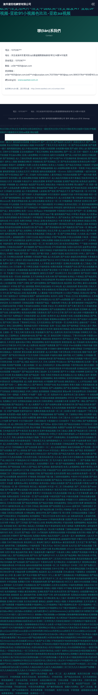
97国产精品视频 (59, 237)
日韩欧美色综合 (16, 463)
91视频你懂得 (88, 312)
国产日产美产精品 (19, 378)
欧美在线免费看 (29, 312)
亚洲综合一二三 (37, 693)
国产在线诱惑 (55, 506)
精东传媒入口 (90, 197)
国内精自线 (82, 158)
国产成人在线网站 (24, 230)
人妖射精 (43, 191)
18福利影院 (8, 243)
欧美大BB (49, 276)
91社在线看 (33, 489)
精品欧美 (43, 571)
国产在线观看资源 (17, 240)
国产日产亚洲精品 (18, 263)
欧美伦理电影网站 (71, 243)
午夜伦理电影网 (55, 293)
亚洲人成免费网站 (30, 155)
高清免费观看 (36, 690)
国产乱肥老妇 (44, 466)
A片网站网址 (29, 513)
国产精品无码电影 (73, 165)
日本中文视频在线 (75, 457)
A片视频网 (48, 381)
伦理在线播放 (43, 174)
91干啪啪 (68, 588)
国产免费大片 (90, 565)
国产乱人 (78, 338)
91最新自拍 (46, 338)
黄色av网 (67, 391)
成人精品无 (84, 509)
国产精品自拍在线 (72, 677)
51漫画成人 (67, 335)
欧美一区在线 (15, 276)
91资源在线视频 (47, 398)
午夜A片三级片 (90, 358)
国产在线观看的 (44, 585)
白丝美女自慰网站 (60, 585)
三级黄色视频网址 (62, 476)
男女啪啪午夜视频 (64, 279)
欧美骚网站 (35, 516)
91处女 (51, 306)
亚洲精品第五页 (84, 368)
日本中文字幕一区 (60, 568)
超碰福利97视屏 (68, 539)
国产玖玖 (34, 555)
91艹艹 (85, 240)
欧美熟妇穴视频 (31, 437)
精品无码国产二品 (56, 535)
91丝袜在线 (46, 493)
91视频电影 (67, 201)
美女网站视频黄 (59, 549)
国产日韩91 (27, 194)
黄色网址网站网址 (54, 522)
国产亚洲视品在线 (21, 555)
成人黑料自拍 (17, 424)
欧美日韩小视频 (84, 532)
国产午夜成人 (33, 250)
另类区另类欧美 (53, 375)
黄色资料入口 (30, 542)
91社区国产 (40, 145)
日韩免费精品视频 (77, 568)
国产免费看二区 (61, 414)
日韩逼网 (79, 197)
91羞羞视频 (27, 289)
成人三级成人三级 (88, 263)
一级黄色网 (55, 302)
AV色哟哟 (79, 371)
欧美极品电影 (39, 233)
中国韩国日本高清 (65, 211)
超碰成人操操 (82, 224)
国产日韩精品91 (31, 207)
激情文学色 (41, 513)
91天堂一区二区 (54, 486)
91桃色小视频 (50, 588)
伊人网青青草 (61, 306)
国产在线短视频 (85, 545)
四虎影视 (4, 276)
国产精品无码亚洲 (83, 404)
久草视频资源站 (40, 230)
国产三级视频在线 (66, 575)
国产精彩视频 (77, 217)
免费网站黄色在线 (36, 368)
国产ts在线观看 (42, 496)
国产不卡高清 (62, 345)
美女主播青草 (74, 273)
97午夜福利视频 (59, 247)
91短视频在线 (30, 585)
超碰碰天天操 (67, 194)
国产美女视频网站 (71, 388)
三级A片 (91, 513)
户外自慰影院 (13, 168)
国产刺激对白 (73, 591)
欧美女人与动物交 (56, 165)
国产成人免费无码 (54, 332)
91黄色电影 (44, 325)
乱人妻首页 (11, 683)
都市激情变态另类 (21, 427)
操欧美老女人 (71, 381)
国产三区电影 (22, 522)
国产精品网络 (70, 555)
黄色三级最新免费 (36, 552)
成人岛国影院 (26, 444)
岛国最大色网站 (40, 535)
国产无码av (46, 424)
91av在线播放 (75, 345)
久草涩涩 (11, 342)
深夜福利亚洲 (77, 516)
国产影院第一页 (59, 322)
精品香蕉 (68, 283)
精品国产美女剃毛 (37, 184)
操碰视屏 (88, 217)
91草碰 (14, 286)
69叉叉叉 (69, 581)
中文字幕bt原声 (26, 421)
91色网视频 (15, 677)
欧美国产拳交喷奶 (49, 270)
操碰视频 (26, 276)
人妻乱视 (11, 230)
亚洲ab (93, 279)
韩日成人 (34, 486)
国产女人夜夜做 (20, 450)
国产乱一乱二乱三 (26, 348)
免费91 (6, 263)
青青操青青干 (78, 588)
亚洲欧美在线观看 (71, 263)
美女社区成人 (30, 463)
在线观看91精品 (87, 591)
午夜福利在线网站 (32, 306)
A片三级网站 (77, 355)
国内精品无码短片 (67, 224)
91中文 (71, 398)
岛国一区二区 (44, 394)
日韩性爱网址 (47, 401)
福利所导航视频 (87, 417)
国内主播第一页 (91, 365)
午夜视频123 (52, 421)
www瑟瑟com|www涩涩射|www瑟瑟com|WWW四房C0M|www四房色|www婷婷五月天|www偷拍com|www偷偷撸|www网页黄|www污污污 (48, 630)
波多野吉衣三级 (70, 394)
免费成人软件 (83, 375)
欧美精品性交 (52, 220)
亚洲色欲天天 (51, 197)
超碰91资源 (12, 348)
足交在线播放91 (27, 151)
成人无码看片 (90, 378)
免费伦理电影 (76, 348)
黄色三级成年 (41, 371)
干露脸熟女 (80, 571)
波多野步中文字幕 (21, 470)
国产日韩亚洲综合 (8, 516)
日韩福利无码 (6, 529)
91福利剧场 (44, 266)
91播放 (21, 591)
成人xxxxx (88, 480)
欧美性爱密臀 (60, 473)
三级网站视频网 (72, 529)
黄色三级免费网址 (15, 325)
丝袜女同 (37, 401)
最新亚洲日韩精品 (61, 329)
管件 (43, 118)
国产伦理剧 (53, 453)
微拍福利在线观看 (21, 142)
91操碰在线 (38, 161)
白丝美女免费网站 (40, 165)
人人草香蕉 (45, 263)
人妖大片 (90, 535)
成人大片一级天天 (8, 499)
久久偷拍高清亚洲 (53, 368)
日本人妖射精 (49, 361)
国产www (13, 539)
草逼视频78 (40, 332)
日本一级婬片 (83, 151)
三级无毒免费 (26, 493)
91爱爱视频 (86, 250)
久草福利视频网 (40, 194)
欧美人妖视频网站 (72, 466)
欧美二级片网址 (20, 526)
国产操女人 (68, 338)
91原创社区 (5, 381)
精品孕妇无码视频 (74, 358)
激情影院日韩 (90, 503)
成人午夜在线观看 (30, 148)
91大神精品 (59, 204)
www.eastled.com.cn (28, 80)
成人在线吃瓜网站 (11, 444)
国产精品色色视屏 (18, 250)
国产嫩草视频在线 (56, 581)
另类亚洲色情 (77, 220)
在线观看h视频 (62, 148)
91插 (70, 493)
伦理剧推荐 (89, 457)
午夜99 (74, 476)
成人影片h (88, 299)
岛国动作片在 (57, 394)
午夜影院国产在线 (57, 496)
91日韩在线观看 (68, 558)
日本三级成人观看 (64, 430)
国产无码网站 (13, 493)
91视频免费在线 (7, 565)
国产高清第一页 (88, 447)
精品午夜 (34, 683)
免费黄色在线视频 (57, 532)
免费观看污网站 (83, 463)
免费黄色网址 (80, 526)
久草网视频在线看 (13, 319)
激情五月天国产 (47, 273)
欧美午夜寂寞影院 (53, 342)
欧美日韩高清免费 (83, 470)
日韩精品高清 (56, 391)
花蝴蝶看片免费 (24, 165)
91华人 (82, 253)
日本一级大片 (6, 142)
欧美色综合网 (83, 161)
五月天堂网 (89, 601)
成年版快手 (92, 526)
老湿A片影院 (57, 424)
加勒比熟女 (51, 184)
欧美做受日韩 (28, 227)
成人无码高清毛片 (47, 365)
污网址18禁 (36, 578)
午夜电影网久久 (51, 217)
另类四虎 (77, 201)
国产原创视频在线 (53, 227)
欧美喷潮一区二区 (51, 565)
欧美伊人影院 (57, 296)
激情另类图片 (56, 263)
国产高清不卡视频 (89, 273)
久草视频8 (88, 355)
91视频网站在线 (46, 207)
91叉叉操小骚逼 (7, 519)
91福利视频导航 (60, 250)
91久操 (6, 293)
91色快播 (24, 273)
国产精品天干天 (63, 191)
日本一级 (54, 463)
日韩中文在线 (32, 237)
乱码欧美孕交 (72, 322)
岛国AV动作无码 (74, 247)
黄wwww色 (5, 201)
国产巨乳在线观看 (39, 224)
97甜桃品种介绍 (22, 460)
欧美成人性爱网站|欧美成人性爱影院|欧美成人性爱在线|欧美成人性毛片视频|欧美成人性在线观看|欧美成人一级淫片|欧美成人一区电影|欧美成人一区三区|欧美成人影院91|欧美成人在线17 (49, 647)
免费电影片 (18, 316)
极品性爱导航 (34, 270)
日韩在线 (7, 214)
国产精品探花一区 (19, 404)
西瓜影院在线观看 (13, 227)
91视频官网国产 (22, 388)
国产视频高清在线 (55, 283)
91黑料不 (15, 535)
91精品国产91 (90, 302)
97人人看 (52, 575)
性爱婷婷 (17, 352)
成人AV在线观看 (55, 571)
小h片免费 (4, 250)
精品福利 (43, 486)
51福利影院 (35, 545)
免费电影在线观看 (81, 279)
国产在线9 (65, 256)
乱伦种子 (68, 142)
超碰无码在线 (68, 470)
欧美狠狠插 (44, 391)
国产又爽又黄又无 (76, 306)
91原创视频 (71, 532)
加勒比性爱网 (39, 181)
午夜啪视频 (30, 558)
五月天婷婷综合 (90, 677)
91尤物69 (52, 348)
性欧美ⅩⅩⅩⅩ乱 (88, 178)
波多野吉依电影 (90, 247)
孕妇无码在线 (83, 555)
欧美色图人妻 (15, 178)
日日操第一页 (19, 266)
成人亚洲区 (42, 316)
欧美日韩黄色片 (46, 489)
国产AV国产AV (56, 158)
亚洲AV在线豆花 (29, 529)
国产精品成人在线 (18, 293)
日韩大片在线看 (18, 299)
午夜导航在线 (77, 365)
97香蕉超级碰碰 (46, 414)
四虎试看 (75, 230)
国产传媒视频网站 (67, 463)
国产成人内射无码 (73, 155)
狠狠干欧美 (87, 352)
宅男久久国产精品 (29, 466)
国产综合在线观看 (79, 145)
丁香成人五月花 (71, 296)
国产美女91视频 (29, 575)
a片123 (8, 447)
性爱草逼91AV (26, 411)
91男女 (83, 230)
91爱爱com (92, 335)
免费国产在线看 (65, 427)
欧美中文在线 (63, 690)
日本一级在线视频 (78, 289)
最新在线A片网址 (23, 342)
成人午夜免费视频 (30, 191)
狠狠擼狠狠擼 (37, 588)
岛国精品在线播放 (79, 594)
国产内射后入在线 (37, 522)
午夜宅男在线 (64, 352)
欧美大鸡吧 (31, 519)
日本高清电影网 (48, 279)
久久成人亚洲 (60, 457)
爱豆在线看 (27, 352)
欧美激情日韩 (68, 404)
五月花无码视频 (59, 407)
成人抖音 (9, 575)
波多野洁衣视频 (33, 240)
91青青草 (34, 680)
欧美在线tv (45, 483)
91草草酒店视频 (81, 194)
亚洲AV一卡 (83, 394)
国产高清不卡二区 (50, 578)
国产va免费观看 (63, 299)
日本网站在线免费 (15, 256)
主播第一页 (8, 332)
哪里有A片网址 (67, 450)
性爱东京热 (29, 332)
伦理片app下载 (47, 214)
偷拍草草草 (22, 476)
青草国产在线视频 (54, 181)
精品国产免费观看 (47, 345)
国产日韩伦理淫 (83, 598)
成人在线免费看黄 (59, 447)
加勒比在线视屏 (57, 483)
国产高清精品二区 (52, 161)
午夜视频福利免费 (39, 581)
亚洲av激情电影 (63, 365)
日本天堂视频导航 (28, 204)
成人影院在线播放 (36, 201)
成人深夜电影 (22, 184)
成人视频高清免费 (11, 434)
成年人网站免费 (82, 453)
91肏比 (12, 522)
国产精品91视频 (46, 503)
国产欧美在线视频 (68, 161)
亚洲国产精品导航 (71, 181)
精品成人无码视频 (36, 526)
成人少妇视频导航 (8, 283)
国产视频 (26, 588)
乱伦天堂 (73, 545)
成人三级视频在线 (41, 434)
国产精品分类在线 (43, 247)
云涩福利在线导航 (8, 306)
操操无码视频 (74, 447)
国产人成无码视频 (62, 188)
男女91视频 (35, 427)
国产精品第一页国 (37, 375)
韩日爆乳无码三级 (54, 243)
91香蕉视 (34, 171)
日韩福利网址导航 (38, 470)
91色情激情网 (50, 211)
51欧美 (85, 237)
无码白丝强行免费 (75, 503)
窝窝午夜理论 (87, 466)
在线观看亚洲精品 (81, 316)
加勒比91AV (89, 585)
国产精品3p (57, 480)
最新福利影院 (57, 466)
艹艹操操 (83, 243)
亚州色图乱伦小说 (47, 299)
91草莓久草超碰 (78, 214)
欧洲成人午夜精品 (76, 276)
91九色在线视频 (14, 457)
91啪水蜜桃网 (41, 558)
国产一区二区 (70, 151)
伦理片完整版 (43, 319)
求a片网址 (77, 283)
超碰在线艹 (84, 322)
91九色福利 (10, 453)
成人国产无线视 (23, 453)
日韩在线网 (44, 355)
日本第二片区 (77, 565)
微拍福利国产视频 (45, 188)
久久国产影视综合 (19, 214)
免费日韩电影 (26, 220)
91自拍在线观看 (70, 174)
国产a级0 (74, 148)
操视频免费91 (19, 237)
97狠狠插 (32, 476)
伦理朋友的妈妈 (25, 401)
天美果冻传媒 (6, 361)
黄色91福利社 (24, 578)
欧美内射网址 (91, 342)
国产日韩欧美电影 (68, 233)
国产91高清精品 (12, 174)
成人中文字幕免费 (80, 493)
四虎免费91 (53, 224)
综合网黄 (88, 414)
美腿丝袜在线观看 (43, 480)
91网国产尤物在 (35, 598)
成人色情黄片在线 (64, 316)
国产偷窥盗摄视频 (45, 168)
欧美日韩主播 (84, 673)
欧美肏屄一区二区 (87, 473)
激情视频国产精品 (62, 214)
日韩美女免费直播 (15, 513)
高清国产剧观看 (14, 365)
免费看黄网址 (7, 693)
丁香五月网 (19, 332)
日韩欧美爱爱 (30, 316)
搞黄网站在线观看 (15, 398)
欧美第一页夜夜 (78, 168)
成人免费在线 (32, 345)
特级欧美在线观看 (62, 240)
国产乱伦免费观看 (8, 476)
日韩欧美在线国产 (15, 247)
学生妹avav (61, 361)
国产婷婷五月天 (80, 427)
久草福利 (8, 191)
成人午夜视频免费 (67, 578)
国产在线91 (82, 319)
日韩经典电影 (23, 673)
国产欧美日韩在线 (17, 355)
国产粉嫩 (9, 489)
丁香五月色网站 (42, 151)
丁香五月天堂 (52, 145)
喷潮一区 (17, 407)
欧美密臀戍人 (44, 677)
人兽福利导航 (90, 516)
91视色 (20, 306)
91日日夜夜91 (54, 194)
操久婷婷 (77, 312)
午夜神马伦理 (47, 562)
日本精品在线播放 (79, 513)
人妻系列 (18, 260)
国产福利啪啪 (61, 276)
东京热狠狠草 (15, 302)
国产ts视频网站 (56, 388)
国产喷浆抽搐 (14, 466)
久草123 (4, 506)
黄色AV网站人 (11, 578)
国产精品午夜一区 (79, 191)
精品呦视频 (5, 568)
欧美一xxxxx (28, 211)
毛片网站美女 (60, 562)
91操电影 (68, 509)
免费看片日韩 (24, 581)
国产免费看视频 (90, 421)
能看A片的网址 (72, 686)
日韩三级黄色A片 (10, 296)
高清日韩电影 (37, 539)
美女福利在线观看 (83, 549)
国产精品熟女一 (23, 224)
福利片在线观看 (57, 155)
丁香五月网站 (76, 421)
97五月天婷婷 (32, 355)
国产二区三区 (47, 142)
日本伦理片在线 (29, 457)
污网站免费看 (47, 240)
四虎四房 (17, 529)
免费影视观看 (56, 266)
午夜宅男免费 (64, 220)
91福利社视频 (56, 355)
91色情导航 (57, 677)
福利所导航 (10, 545)
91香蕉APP (35, 142)
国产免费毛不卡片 (47, 555)
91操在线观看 (72, 496)
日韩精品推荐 (68, 444)
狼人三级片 (61, 598)
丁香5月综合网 (79, 335)
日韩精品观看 (28, 302)
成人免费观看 (70, 673)
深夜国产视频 (34, 568)
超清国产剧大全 (47, 260)
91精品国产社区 (54, 470)
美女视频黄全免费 (20, 375)
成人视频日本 (28, 197)
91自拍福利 (50, 690)
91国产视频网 (13, 411)
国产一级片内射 (85, 174)
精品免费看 (32, 293)
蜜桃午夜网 (42, 417)
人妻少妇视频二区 (30, 365)
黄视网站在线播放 (58, 319)
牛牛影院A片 (87, 424)
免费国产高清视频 (79, 552)
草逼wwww (42, 519)
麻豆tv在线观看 (90, 283)
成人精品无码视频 (60, 178)
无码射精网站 (21, 279)
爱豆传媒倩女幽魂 (31, 260)
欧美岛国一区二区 (54, 411)
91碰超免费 (20, 571)
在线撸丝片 (5, 286)
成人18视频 (20, 519)
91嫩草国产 (50, 552)
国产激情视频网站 (13, 197)
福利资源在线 (69, 207)
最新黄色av (57, 542)
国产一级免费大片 (24, 309)
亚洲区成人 (42, 529)
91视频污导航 (34, 473)
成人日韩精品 (86, 529)
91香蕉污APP (88, 483)
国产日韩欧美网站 (32, 424)
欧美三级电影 (68, 526)
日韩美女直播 (41, 348)
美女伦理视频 (13, 145)
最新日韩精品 (46, 250)
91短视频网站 (23, 516)
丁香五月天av (47, 545)
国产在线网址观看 (53, 404)
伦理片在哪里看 (29, 417)
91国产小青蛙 (23, 283)
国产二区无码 (54, 558)
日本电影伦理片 (90, 348)
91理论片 (54, 434)
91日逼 (21, 558)
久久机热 (81, 233)
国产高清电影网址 (8, 368)
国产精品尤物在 (16, 329)
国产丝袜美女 (64, 217)
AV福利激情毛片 (73, 562)
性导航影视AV (62, 289)
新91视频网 (29, 247)
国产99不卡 (91, 401)
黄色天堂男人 (6, 237)
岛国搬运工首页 (10, 401)
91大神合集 (57, 286)
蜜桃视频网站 (61, 398)
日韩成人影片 (85, 325)
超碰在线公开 (85, 499)
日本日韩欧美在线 (15, 542)
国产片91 (68, 312)
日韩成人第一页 (52, 233)
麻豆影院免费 (69, 542)
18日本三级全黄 (61, 545)
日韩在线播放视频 (87, 496)
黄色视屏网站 (38, 342)
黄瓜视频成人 (6, 352)
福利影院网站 (11, 233)
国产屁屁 (51, 191)
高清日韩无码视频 (71, 332)
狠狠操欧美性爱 (46, 358)
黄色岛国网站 (15, 211)
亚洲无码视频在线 (75, 378)
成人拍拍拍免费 (70, 286)
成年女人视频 (11, 161)
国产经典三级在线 (11, 322)
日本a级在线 (69, 571)
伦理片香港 (10, 552)
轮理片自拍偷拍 (86, 437)
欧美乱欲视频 (88, 338)
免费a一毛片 (30, 329)
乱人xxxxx (67, 506)
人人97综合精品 (85, 381)
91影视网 (17, 181)
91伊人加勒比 (32, 391)
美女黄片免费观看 (56, 529)
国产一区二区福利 (28, 174)
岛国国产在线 (71, 519)
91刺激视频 (46, 568)
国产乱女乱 (77, 480)
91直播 (44, 306)
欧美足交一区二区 (53, 201)
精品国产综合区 (83, 683)
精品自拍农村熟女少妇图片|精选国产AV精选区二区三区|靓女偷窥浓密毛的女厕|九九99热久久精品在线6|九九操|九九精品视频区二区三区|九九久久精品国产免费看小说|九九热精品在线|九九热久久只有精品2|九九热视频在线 (48, 667)
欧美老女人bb (6, 266)
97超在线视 (68, 522)
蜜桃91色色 (38, 381)
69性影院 (58, 207)
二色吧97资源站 (57, 253)
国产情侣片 (43, 575)
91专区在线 (76, 352)
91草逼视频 (12, 581)
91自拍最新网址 (83, 207)
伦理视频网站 (47, 378)
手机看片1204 (13, 273)
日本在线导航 (21, 680)
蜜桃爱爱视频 (9, 171)
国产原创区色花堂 (79, 188)
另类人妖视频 (17, 437)
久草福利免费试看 (56, 519)
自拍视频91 (76, 240)
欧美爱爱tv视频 (14, 414)
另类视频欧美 (18, 447)
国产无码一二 (11, 384)
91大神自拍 (44, 155)
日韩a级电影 (68, 486)
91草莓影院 (38, 217)
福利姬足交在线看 (30, 407)
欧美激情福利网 (83, 578)
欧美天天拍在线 (29, 677)
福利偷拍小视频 (27, 145)
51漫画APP (81, 411)
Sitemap (86, 118)
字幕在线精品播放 (49, 427)
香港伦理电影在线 (19, 201)
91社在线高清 (33, 263)
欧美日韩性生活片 (39, 453)
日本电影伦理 (9, 430)
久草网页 (24, 394)
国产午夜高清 (22, 430)
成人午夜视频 (34, 378)
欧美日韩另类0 (71, 253)
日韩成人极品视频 (40, 506)
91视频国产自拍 (70, 266)
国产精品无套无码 (66, 453)
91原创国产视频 (40, 256)
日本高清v (90, 568)
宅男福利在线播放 (19, 473)
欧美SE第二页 (45, 460)
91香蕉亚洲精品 (18, 391)
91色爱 (10, 483)
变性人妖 (83, 148)
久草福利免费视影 (75, 601)
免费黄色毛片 (45, 178)
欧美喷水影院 (74, 250)
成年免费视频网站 (41, 309)
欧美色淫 (83, 181)
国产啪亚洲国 (47, 473)
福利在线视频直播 (47, 171)
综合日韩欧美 (6, 207)
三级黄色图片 (87, 506)
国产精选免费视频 (30, 503)
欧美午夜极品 (75, 178)
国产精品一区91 (29, 532)
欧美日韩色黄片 (25, 217)
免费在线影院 (13, 496)
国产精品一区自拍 (83, 444)
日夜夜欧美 (42, 312)
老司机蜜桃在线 (21, 243)
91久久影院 (14, 220)
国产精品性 (59, 142)
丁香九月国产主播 (43, 549)
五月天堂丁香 (82, 542)
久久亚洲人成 (32, 299)
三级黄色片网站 (76, 414)
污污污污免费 (69, 440)
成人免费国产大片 (36, 404)
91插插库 (86, 165)
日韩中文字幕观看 (11, 151)
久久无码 (60, 555)
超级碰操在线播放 (89, 690)
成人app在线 (64, 230)
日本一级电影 (13, 394)
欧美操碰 (8, 526)
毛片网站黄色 (50, 598)
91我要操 (44, 388)
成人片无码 (26, 506)
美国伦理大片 (79, 142)
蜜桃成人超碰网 (46, 601)
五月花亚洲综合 (44, 322)
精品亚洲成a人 (32, 509)
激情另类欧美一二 (71, 460)
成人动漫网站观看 (62, 168)
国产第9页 (13, 421)
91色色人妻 (65, 302)
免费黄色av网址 (21, 483)
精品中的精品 (45, 237)
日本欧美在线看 (14, 503)
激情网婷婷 (80, 535)
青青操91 (8, 585)
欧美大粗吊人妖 (63, 516)
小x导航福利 (42, 532)
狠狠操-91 (34, 388)
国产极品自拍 (26, 535)
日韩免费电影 (15, 289)
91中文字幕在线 (62, 260)
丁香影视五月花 (38, 440)
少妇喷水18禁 (69, 411)
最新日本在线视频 (82, 581)
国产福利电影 (73, 325)
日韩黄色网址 (60, 437)
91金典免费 (81, 440)
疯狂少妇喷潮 (73, 473)
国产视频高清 (68, 227)
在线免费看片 (43, 463)
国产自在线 (59, 381)
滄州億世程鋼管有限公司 (17, 4)
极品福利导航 (22, 552)
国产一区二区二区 (28, 168)
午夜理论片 (65, 565)
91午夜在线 (20, 565)
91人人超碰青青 (85, 519)
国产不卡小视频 (67, 371)
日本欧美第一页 (27, 496)
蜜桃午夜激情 (63, 348)
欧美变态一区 (64, 145)
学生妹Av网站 (15, 155)
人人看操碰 (42, 293)
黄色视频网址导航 (19, 338)
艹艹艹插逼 (18, 358)
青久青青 (66, 513)
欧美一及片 (70, 535)
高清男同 (71, 598)
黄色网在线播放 (89, 562)
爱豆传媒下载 (28, 549)
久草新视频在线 (87, 384)
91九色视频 (14, 204)
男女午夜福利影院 (53, 526)
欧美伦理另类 (60, 591)
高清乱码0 (85, 293)
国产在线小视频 (35, 450)
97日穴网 (21, 345)
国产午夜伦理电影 (39, 673)
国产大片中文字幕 (55, 312)
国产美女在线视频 (86, 266)
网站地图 (34, 132)
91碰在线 (60, 184)
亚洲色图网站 (32, 571)
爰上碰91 (18, 575)
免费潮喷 (28, 256)
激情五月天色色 (25, 233)
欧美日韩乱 (82, 407)
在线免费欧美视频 (30, 178)
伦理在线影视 (26, 434)
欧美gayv (38, 211)
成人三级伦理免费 (24, 158)
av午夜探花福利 (82, 434)
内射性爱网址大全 (25, 499)
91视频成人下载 (87, 388)
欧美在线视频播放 (57, 499)
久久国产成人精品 (21, 361)
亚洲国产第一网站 (77, 401)
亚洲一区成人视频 (58, 325)
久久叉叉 (7, 437)
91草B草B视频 (9, 224)
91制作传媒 (87, 345)
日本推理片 (64, 421)
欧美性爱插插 (11, 217)
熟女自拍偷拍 (63, 384)
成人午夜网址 (45, 407)
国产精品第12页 (80, 430)
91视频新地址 (11, 558)
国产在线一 (40, 227)
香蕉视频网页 (7, 680)
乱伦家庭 (17, 191)
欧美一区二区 (55, 673)
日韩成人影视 (39, 220)
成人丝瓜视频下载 (66, 197)
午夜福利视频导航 (47, 683)
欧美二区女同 (15, 532)
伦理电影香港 (17, 381)
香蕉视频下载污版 (45, 476)
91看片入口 (82, 539)
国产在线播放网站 (58, 309)
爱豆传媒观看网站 (90, 204)
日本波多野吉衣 (79, 391)
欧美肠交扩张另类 (44, 329)
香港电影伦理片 (31, 325)
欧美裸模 (69, 184)
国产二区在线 (86, 686)
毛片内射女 (58, 460)
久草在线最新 (56, 444)
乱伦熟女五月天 (23, 171)
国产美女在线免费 (73, 483)
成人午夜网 (91, 233)
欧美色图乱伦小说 (68, 375)
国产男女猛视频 (21, 489)
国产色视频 (85, 460)
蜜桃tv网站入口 (25, 384)
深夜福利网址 (15, 312)
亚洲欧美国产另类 (45, 591)
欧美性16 (51, 316)
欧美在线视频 (76, 329)
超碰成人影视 (79, 270)
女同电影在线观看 (19, 598)
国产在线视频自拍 (20, 690)
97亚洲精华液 (70, 158)
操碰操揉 (15, 594)
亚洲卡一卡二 (44, 447)
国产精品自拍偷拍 (72, 424)
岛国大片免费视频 (75, 171)
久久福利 (75, 417)
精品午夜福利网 (18, 509)
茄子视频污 (40, 197)
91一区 (75, 509)
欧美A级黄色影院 (23, 440)
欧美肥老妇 (34, 483)
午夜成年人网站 (63, 552)
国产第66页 (37, 384)
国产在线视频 (81, 398)
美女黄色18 (33, 430)
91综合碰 (67, 480)
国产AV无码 (8, 260)
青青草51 (37, 493)
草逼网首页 (18, 207)
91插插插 (34, 460)
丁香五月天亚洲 (48, 516)
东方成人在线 (9, 309)
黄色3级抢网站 (56, 151)
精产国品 (79, 450)
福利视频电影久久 (54, 440)
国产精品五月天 (31, 358)
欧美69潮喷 (33, 214)
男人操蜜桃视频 (7, 279)
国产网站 (37, 289)
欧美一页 (7, 598)
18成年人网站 (34, 279)
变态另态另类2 (61, 489)
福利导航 (67, 355)
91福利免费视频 (76, 585)
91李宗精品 (74, 489)
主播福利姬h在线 (27, 335)
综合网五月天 (61, 273)
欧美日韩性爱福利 (66, 434)
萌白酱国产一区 (81, 184)
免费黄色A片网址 (28, 188)
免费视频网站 (80, 522)
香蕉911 (12, 165)
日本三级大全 (64, 417)
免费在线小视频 (77, 260)
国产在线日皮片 (33, 562)
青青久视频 (75, 384)
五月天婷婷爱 (54, 371)
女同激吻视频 (22, 270)
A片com (70, 549)
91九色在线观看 (59, 493)
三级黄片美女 (76, 680)
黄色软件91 (57, 338)
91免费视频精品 (82, 575)
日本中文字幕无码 (8, 345)
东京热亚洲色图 (31, 601)
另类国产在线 (50, 384)
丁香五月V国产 (46, 437)
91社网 (8, 375)
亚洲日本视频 (72, 309)
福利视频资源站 (14, 148)
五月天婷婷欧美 (37, 276)
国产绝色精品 (59, 358)
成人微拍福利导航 (28, 594)
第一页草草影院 (22, 486)
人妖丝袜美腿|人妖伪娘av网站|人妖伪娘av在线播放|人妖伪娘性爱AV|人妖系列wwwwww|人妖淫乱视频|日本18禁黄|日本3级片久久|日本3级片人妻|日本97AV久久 (49, 611)
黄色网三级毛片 (44, 542)
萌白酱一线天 (13, 480)
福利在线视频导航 (34, 565)
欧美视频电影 (11, 591)
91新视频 (75, 690)
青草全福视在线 (48, 289)
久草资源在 (52, 417)
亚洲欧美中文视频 (15, 601)
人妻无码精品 (56, 174)
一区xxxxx (61, 171)
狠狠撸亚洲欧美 (25, 161)
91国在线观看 (34, 338)
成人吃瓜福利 (54, 256)
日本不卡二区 (15, 194)
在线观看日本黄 (61, 401)
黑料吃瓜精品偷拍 (43, 286)
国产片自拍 (71, 319)
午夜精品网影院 (29, 319)
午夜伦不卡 (27, 181)
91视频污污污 (72, 499)
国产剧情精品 (9, 158)
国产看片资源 (43, 253)
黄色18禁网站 (60, 378)
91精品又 (17, 549)
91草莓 (91, 552)
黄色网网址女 (85, 296)
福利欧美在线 (14, 506)
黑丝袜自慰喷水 (86, 489)
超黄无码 (76, 506)
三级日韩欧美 (40, 421)
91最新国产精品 (42, 302)
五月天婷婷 (18, 585)
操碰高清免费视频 (79, 256)
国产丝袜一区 (81, 227)
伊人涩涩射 (5, 338)
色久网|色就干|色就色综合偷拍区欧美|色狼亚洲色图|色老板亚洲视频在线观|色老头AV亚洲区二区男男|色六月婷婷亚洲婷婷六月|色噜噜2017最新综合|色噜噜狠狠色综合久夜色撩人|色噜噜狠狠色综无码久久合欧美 (48, 621)
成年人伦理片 (25, 539)
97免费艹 (32, 394)
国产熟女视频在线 (76, 361)
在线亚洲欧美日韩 (48, 680)
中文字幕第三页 (65, 270)
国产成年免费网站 (38, 283)
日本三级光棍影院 (45, 204)
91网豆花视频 (32, 266)
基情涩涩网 (56, 335)
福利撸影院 (34, 273)
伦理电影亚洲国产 (27, 296)
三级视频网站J (22, 545)
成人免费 (28, 381)
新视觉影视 (67, 342)
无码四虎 (11, 270)
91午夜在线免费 (69, 368)
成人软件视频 (51, 352)
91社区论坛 (22, 368)
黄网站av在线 (15, 588)
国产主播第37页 (54, 513)
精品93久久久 (36, 361)
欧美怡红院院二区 (73, 204)
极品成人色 (5, 424)
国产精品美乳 (91, 276)
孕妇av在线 (23, 683)
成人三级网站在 (12, 335)
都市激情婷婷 (77, 302)
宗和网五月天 (86, 332)
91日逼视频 (83, 476)
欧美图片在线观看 (47, 148)
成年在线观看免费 (62, 594)
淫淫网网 (83, 309)
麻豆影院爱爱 (39, 352)
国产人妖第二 (77, 299)
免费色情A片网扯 (31, 398)
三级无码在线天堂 (45, 457)
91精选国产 (16, 371)
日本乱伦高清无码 (19, 568)
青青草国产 (71, 407)
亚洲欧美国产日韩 (45, 594)
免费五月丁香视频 (30, 414)
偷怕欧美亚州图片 (41, 158)
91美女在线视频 (74, 237)
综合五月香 (52, 230)
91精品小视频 (60, 601)
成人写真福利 (79, 342)
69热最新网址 (60, 503)
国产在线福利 (19, 562)
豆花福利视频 (72, 437)
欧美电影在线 (15, 417)
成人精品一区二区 (37, 243)
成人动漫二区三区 (41, 444)
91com (46, 450)
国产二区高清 (81, 486)
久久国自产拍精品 (71, 293)
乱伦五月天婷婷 (27, 480)
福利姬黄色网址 (43, 296)
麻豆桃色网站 (30, 591)
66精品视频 (5, 404)
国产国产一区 (80, 211)
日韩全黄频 (63, 680)
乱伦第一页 (89, 361)
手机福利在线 (20, 686)
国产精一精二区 (43, 335)
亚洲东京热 (87, 201)
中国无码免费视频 (36, 686)
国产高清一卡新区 (28, 253)
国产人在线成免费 (11, 188)
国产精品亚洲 (28, 371)
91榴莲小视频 (13, 253)
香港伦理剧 (83, 286)
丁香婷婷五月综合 (28, 322)
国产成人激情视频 (26, 286)
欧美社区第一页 (41, 499)
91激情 (60, 588)
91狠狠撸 (11, 184)
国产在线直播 (31, 447)
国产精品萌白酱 (47, 509)
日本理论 (59, 509)
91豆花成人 (55, 450)
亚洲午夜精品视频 (47, 430)
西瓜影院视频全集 (84, 558)
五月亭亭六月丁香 (66, 683)
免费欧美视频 (39, 411)
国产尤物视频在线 (52, 539)
